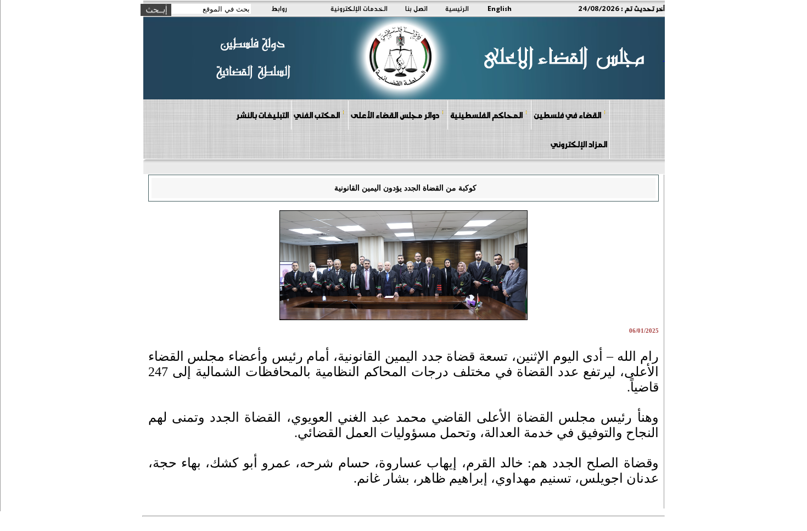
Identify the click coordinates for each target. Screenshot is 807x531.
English (499, 8)
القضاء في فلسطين (567, 114)
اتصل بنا (416, 8)
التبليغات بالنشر (262, 114)
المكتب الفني (317, 114)
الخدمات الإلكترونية (359, 8)
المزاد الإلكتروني (579, 144)
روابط (279, 8)
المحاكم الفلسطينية (486, 114)
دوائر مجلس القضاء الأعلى (395, 114)
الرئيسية (457, 8)
